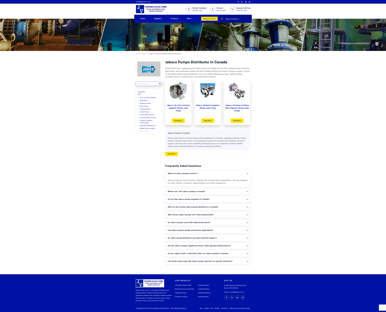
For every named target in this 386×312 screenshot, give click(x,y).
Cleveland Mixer (145, 109)
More (189, 19)
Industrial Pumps (180, 293)
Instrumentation (203, 297)
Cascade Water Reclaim (148, 117)
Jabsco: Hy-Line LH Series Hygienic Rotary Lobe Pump (178, 108)
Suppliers (158, 19)
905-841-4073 (221, 10)
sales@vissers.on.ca (143, 2)
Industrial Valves (203, 285)
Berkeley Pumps (145, 103)
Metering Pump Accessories (184, 289)
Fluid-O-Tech (144, 131)
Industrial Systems (204, 293)
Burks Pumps (144, 106)
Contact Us (224, 308)
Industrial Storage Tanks (183, 285)
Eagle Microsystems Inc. (148, 126)
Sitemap (217, 308)
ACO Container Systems (148, 97)
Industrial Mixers (203, 289)
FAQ (211, 308)
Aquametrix (143, 100)
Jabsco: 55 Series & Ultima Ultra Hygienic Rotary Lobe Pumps (237, 108)
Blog (201, 308)
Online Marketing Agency (178, 308)
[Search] (222, 19)
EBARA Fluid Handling (147, 128)
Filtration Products (181, 297)
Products (174, 19)
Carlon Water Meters (147, 115)
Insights (206, 308)
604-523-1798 (197, 10)
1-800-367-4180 (241, 10)
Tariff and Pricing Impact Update (239, 308)
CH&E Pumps (144, 112)
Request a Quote (209, 19)
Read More (178, 120)
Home (142, 19)
